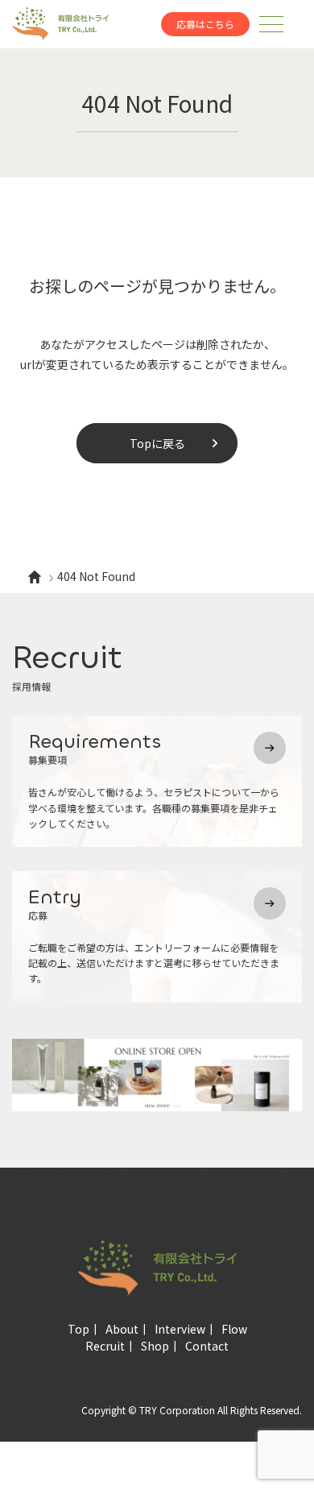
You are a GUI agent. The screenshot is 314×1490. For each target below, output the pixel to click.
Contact (207, 1346)
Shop (155, 1346)
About (121, 1329)
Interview (180, 1329)
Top (78, 1329)
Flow (234, 1329)
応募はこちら (205, 24)
